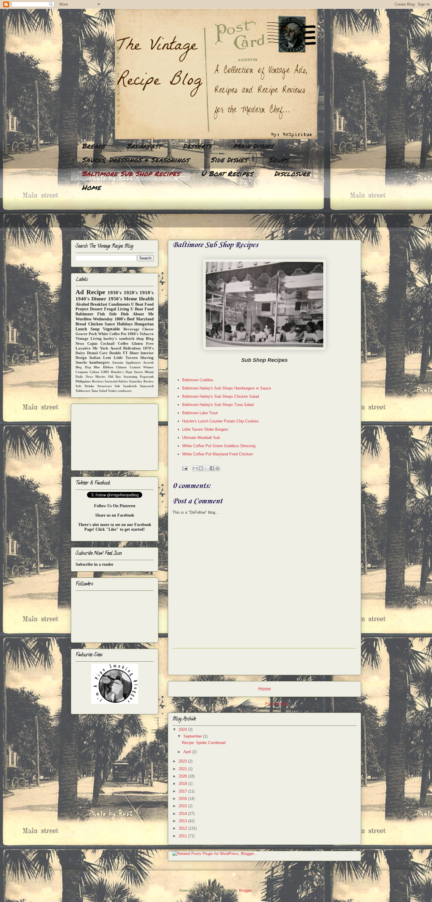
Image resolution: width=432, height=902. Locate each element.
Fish (101, 314)
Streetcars (104, 386)
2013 (183, 821)
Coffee (123, 344)
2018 (183, 783)
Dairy (80, 353)
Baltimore (84, 314)
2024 (183, 729)
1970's (148, 348)
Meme (130, 299)
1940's (83, 299)
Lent (107, 358)
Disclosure (292, 173)
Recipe (95, 292)
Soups (278, 159)
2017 (183, 791)
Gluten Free (143, 344)
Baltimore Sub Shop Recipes (131, 173)
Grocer (82, 334)
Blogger (245, 890)
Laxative (83, 348)
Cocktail (108, 344)
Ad (80, 292)
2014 (183, 813)
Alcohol (82, 304)
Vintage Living (89, 339)
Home (91, 187)
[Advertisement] (178, 216)
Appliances (133, 362)
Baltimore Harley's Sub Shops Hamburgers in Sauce (226, 388)
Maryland (145, 319)
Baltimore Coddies (197, 380)
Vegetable (111, 329)
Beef (131, 319)
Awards (148, 362)
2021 (183, 769)
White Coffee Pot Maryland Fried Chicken (217, 454)
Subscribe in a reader (94, 564)
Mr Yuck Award (107, 348)
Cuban (94, 372)
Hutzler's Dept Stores (127, 372)
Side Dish (119, 314)
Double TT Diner (124, 353)
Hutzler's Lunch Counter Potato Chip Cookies (220, 421)
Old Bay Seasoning (123, 376)
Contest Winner (142, 367)
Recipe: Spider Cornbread (203, 742)
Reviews (97, 381)
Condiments (119, 304)
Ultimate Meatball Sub (201, 437)
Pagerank (147, 376)
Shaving (147, 358)
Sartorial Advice (116, 381)
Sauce (110, 324)
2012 (183, 828)
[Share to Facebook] (212, 468)
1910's (147, 292)
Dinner (98, 299)
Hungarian (144, 324)
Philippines (83, 381)
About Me (143, 314)
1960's (133, 334)
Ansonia (117, 362)
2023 (183, 761)
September (193, 736)
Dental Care (97, 353)
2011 (183, 836)
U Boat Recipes (227, 173)
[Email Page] (184, 468)
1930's (115, 292)
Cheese (148, 329)
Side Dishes (228, 159)
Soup (95, 329)
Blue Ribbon (103, 367)
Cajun (92, 344)
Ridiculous (132, 348)
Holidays (125, 324)
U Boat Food (142, 309)
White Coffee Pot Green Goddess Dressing (218, 446)
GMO (105, 372)
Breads (93, 146)
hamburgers (99, 362)
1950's (115, 299)
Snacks (81, 362)
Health (146, 299)
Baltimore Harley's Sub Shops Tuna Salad (218, 404)
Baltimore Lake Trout (200, 413)
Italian (95, 358)
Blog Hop (83, 367)
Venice (112, 390)
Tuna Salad (99, 390)
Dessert (96, 309)
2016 (183, 798)
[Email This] (195, 468)
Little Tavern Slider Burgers (205, 429)
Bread (81, 324)
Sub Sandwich (126, 386)
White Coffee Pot (112, 334)
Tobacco (147, 334)
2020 (183, 776)
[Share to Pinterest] (217, 468)
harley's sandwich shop (123, 339)
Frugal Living (116, 309)
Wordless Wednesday (94, 319)
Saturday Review (141, 381)
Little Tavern (126, 358)
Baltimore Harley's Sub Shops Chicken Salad (220, 396)
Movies (100, 376)
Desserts (197, 146)
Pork (93, 334)
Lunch (81, 329)
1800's (120, 319)
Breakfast (143, 146)
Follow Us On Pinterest (114, 506)
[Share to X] (206, 468)
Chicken (95, 324)
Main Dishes (253, 146)
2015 (183, 806)
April (187, 752)
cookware (125, 390)
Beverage (131, 329)
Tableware (83, 390)
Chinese (121, 367)
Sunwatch (147, 386)
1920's (131, 292)
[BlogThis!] (201, 468)
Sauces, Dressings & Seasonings (135, 159)
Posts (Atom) (276, 704)
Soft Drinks (85, 386)
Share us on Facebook (114, 515)
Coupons (82, 372)
